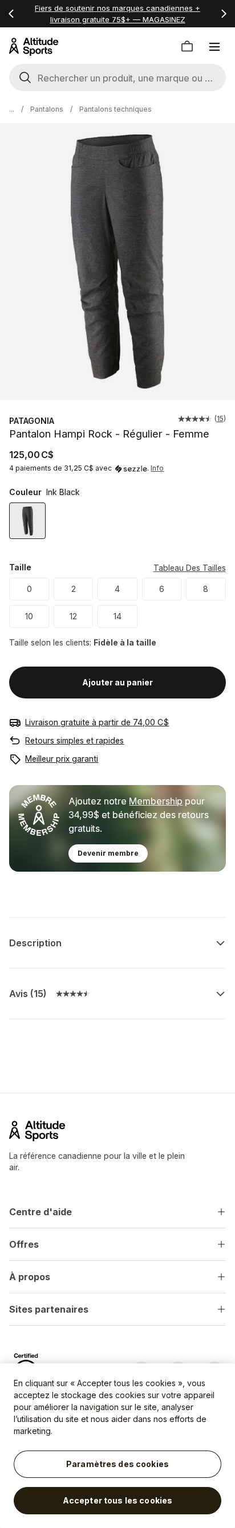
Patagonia (31, 421)
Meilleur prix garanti (61, 758)
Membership (156, 801)
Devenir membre (108, 853)
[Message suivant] (223, 13)
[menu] (214, 46)
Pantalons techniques (115, 109)
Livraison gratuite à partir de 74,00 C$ (97, 722)
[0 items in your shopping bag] (187, 46)
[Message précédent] (11, 13)
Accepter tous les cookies (118, 1500)
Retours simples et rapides (74, 740)
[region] (117, 1445)
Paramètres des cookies (117, 1464)
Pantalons (46, 109)
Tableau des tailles (189, 568)
